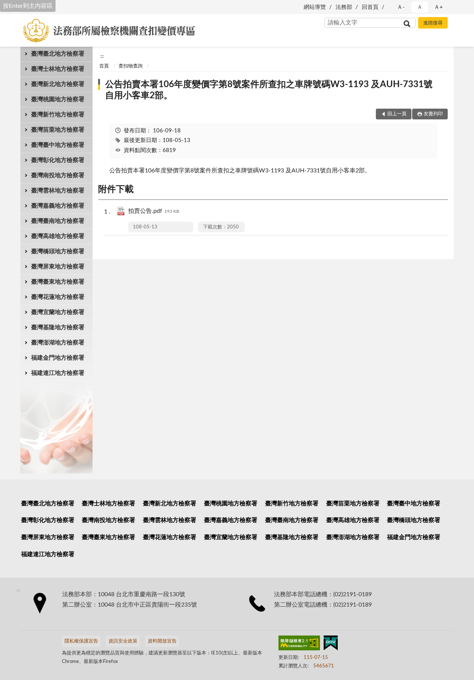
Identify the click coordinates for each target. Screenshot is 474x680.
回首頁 (370, 7)
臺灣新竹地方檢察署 (57, 115)
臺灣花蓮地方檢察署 (57, 297)
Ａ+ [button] (438, 7)
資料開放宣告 (162, 641)
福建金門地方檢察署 (57, 358)
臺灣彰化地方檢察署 (57, 160)
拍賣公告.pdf (153, 211)
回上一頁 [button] (397, 114)
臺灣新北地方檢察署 (57, 84)
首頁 (104, 66)
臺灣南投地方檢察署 (57, 175)
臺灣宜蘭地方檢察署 (57, 312)
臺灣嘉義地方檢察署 (57, 206)
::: (102, 56)
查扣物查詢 (130, 66)
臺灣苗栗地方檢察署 (57, 130)
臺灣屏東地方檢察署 (57, 267)
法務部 (344, 7)
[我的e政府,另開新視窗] (331, 644)
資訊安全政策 (123, 641)
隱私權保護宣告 (81, 641)
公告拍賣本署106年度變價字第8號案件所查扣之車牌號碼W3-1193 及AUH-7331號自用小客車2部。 (269, 90)
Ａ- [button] (401, 7)
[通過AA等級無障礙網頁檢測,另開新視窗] (299, 644)
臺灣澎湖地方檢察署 (57, 343)
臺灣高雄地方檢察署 (57, 236)
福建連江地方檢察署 (57, 373)
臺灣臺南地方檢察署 (57, 221)
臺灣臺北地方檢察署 (57, 54)
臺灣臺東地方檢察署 (57, 282)
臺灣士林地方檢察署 (57, 69)
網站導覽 (315, 7)
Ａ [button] (420, 7)
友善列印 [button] (433, 114)
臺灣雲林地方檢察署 (57, 191)
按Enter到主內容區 (28, 6)
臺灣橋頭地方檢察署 (57, 251)
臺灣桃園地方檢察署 (57, 99)
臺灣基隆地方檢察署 (57, 327)
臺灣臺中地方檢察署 (57, 145)
